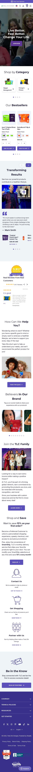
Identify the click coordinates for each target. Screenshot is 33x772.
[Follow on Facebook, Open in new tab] (3, 724)
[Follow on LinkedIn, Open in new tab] (28, 724)
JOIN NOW (16, 43)
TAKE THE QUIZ (15, 384)
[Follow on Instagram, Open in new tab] (11, 724)
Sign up (15, 562)
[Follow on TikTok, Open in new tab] (24, 724)
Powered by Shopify (25, 736)
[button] (13, 97)
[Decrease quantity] (3, 143)
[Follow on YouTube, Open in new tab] (19, 724)
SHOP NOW (16, 618)
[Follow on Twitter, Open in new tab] (7, 724)
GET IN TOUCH (16, 591)
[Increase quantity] (9, 143)
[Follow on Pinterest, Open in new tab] (15, 724)
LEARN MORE (15, 508)
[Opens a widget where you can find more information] (25, 768)
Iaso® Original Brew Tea (8, 128)
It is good (7, 293)
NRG (4, 303)
